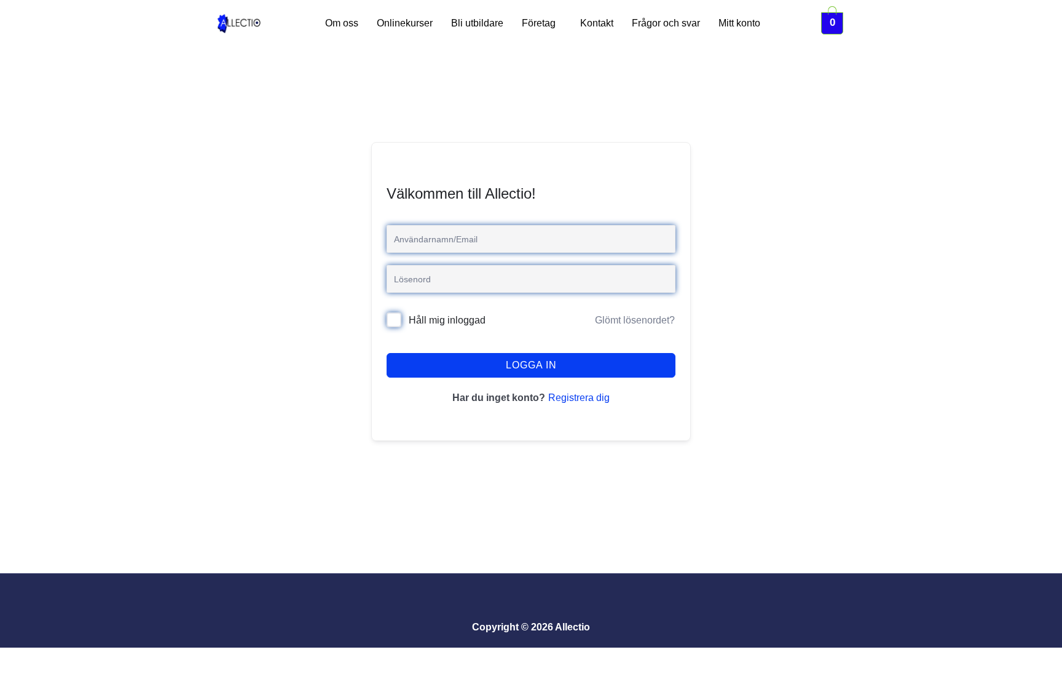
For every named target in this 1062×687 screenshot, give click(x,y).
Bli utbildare (477, 23)
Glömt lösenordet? (635, 320)
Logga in (531, 365)
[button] (542, 23)
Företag (539, 23)
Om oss (341, 23)
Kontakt (596, 23)
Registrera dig (579, 397)
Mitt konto (739, 23)
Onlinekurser (405, 23)
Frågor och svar (666, 23)
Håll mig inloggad (447, 320)
